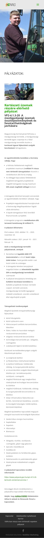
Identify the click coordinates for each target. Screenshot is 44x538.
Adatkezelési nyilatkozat (26, 516)
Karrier (20, 519)
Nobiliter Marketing (30, 535)
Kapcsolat (9, 516)
